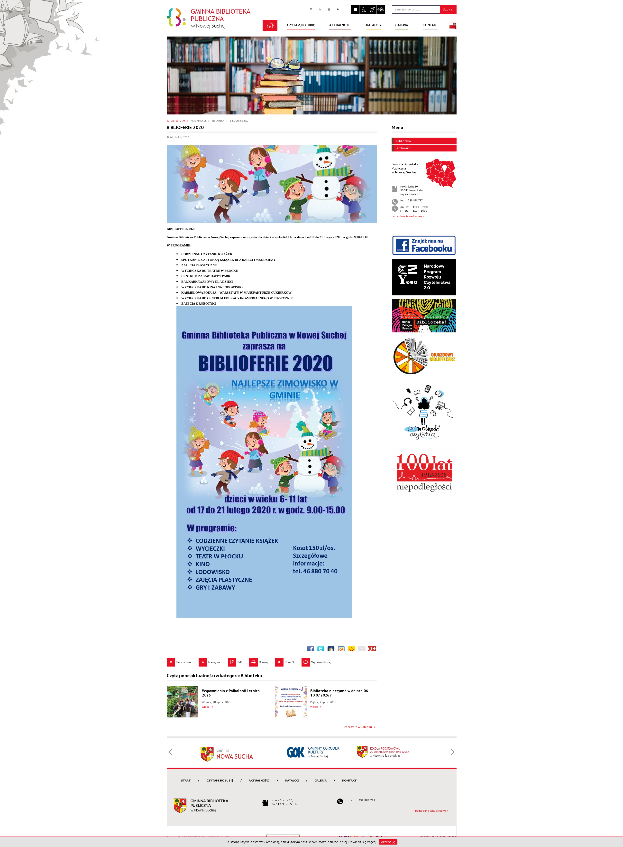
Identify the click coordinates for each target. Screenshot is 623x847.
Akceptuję (388, 842)
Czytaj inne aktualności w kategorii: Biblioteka (214, 675)
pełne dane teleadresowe (407, 216)
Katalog (292, 780)
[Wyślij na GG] (351, 650)
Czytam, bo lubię (219, 780)
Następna (209, 661)
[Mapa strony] (320, 9)
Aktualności (259, 780)
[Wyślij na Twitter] (321, 650)
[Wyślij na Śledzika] (331, 650)
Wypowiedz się (316, 661)
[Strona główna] (311, 9)
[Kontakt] (329, 9)
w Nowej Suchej (405, 168)
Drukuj (258, 661)
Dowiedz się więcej (362, 842)
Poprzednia (179, 661)
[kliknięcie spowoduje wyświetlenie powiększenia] (272, 184)
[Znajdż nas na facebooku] (424, 245)
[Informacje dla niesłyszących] (372, 9)
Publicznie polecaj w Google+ (372, 650)
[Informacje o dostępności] (363, 9)
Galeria (320, 780)
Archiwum (403, 148)
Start (186, 780)
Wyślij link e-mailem (362, 650)
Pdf (235, 661)
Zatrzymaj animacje (355, 9)
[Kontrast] (380, 9)
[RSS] (338, 9)
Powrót (284, 661)
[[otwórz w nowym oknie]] (453, 25)
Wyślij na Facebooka (310, 650)
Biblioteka (403, 141)
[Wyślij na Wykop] (341, 650)
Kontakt (349, 780)
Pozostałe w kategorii (358, 727)
